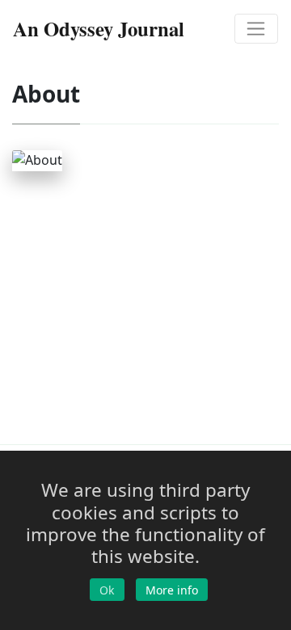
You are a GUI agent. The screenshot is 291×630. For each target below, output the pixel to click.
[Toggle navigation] (256, 29)
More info (172, 590)
